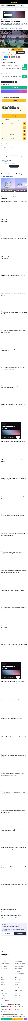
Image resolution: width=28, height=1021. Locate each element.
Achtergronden (15, 1007)
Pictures (2, 982)
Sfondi (22, 1006)
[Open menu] (25, 5)
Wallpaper (18, 1004)
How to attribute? (4, 70)
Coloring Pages (4, 987)
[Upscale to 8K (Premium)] (24, 138)
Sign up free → (20, 933)
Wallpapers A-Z (18, 979)
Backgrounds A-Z (18, 981)
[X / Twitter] (7, 57)
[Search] (22, 6)
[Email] (17, 57)
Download (14, 116)
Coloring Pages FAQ (5, 1000)
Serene (17, 28)
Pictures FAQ (3, 995)
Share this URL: (4, 73)
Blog (15, 991)
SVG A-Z (16, 984)
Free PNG (3, 986)
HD (2, 108)
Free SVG (3, 984)
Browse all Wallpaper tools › (7, 176)
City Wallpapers (18, 975)
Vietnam (10, 19)
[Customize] (25, 1019)
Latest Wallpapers (4, 964)
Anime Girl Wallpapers (19, 971)
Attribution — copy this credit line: (8, 62)
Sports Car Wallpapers (19, 966)
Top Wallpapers (4, 966)
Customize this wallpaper (14, 91)
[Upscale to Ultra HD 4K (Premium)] (24, 131)
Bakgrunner (19, 1009)
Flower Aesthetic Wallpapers (20, 963)
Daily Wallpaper (4, 968)
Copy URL (24, 76)
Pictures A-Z (17, 982)
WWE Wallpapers (18, 970)
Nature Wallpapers (18, 968)
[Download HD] (24, 123)
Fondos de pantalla (6, 1007)
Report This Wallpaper (6, 151)
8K (17, 108)
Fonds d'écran (5, 1009)
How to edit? (11, 147)
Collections (3, 961)
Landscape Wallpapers (19, 973)
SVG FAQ (2, 997)
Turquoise (6, 28)
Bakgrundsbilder (5, 1006)
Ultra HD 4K (11, 108)
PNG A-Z (16, 986)
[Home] (1, 19)
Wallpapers (5, 19)
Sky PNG (13, 28)
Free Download (14, 87)
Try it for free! (14, 100)
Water (10, 28)
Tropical (2, 28)
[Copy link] (19, 57)
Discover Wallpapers (5, 963)
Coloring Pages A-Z (18, 987)
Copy (25, 65)
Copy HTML (24, 68)
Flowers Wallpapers (18, 961)
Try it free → (14, 2)
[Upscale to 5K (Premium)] (24, 134)
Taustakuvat (4, 1011)
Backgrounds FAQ (4, 993)
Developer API (17, 995)
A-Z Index (3, 959)
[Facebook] (5, 57)
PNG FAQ (3, 998)
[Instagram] (14, 57)
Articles (2, 970)
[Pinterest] (9, 57)
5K (15, 108)
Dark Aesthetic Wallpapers (20, 964)
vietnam (16, 917)
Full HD (6, 108)
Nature (20, 28)
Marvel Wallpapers (18, 959)
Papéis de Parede (14, 1006)
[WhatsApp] (12, 57)
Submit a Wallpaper (18, 993)
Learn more (7, 933)
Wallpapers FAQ (4, 991)
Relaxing (2, 917)
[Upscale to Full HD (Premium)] (24, 127)
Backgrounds (3, 981)
